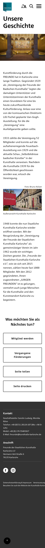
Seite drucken (23, 386)
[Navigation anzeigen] (38, 6)
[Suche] (31, 6)
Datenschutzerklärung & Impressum (17, 482)
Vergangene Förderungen (22, 354)
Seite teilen (22, 371)
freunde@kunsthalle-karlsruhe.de (25, 434)
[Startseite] (11, 7)
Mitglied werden (22, 338)
